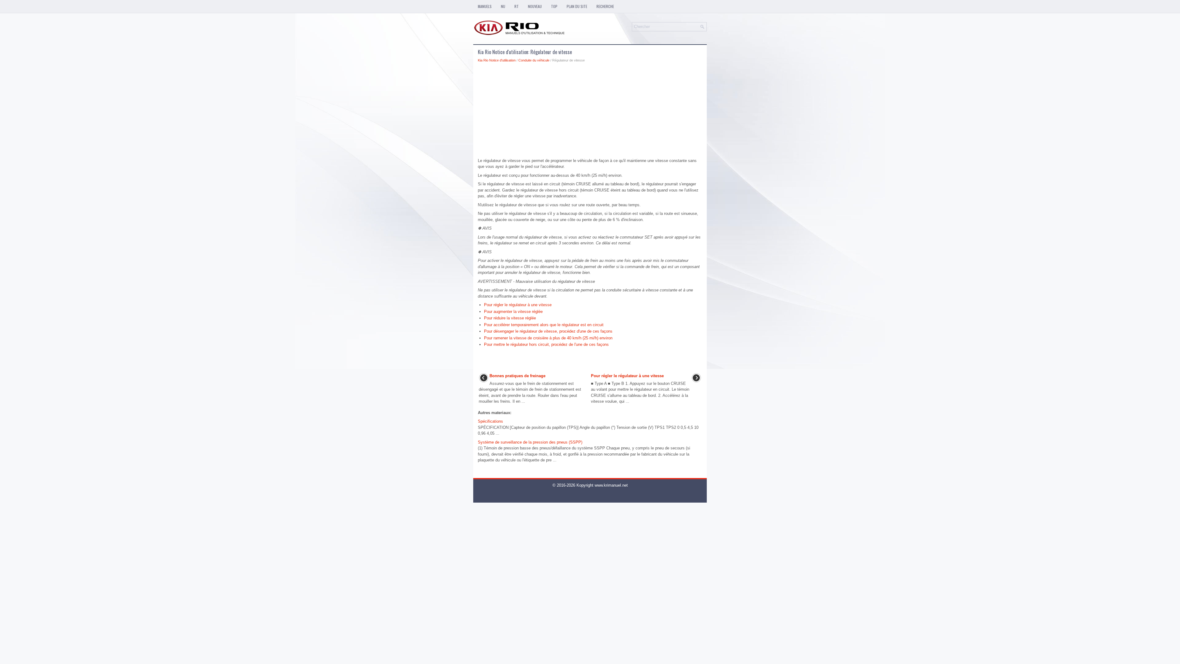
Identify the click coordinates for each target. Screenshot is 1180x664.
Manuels (485, 6)
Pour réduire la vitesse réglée (510, 318)
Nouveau (535, 6)
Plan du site (577, 6)
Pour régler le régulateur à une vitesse (518, 304)
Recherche (605, 6)
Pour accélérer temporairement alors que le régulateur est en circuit (544, 324)
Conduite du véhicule (533, 60)
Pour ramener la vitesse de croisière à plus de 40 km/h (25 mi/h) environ (548, 338)
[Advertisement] (590, 112)
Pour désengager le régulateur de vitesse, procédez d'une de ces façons (548, 331)
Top (554, 6)
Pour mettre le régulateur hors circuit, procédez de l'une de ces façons (546, 344)
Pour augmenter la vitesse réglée (513, 311)
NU (503, 6)
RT (516, 6)
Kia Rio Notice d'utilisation (497, 60)
